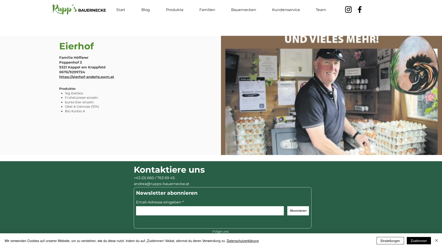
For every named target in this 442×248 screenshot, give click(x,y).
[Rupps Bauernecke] (348, 9)
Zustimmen (419, 240)
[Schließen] (436, 240)
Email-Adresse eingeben (158, 202)
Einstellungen (390, 240)
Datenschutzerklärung (243, 240)
